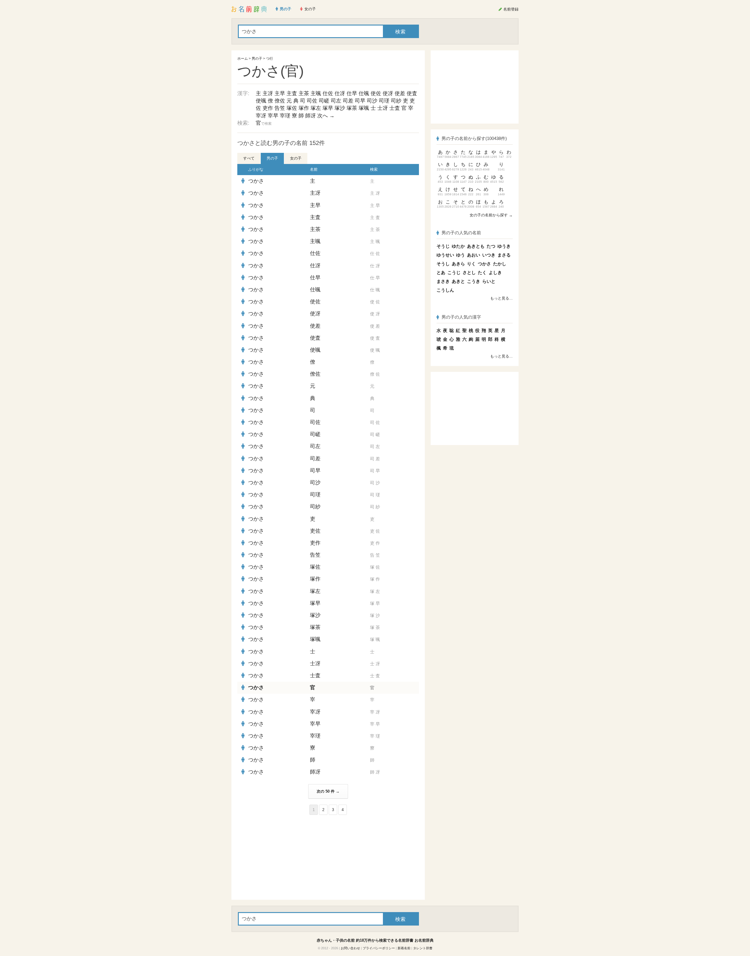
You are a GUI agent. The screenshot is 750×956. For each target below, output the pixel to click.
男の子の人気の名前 (461, 232)
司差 (348, 101)
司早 (360, 101)
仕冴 (340, 93)
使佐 (376, 93)
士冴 (382, 108)
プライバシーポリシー (379, 948)
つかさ (256, 181)
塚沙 (340, 108)
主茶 (304, 93)
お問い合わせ (350, 948)
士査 (394, 108)
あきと (458, 281)
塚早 (328, 108)
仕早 (352, 93)
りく (471, 263)
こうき (473, 281)
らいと (488, 281)
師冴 (310, 116)
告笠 (280, 108)
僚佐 (280, 101)
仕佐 (328, 93)
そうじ (443, 246)
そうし (443, 263)
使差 (400, 93)
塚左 (316, 108)
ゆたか (458, 246)
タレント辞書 (422, 948)
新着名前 (404, 948)
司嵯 (324, 101)
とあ (441, 272)
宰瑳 (285, 116)
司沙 (372, 101)
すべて (249, 158)
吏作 (267, 108)
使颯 (261, 101)
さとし (469, 272)
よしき (495, 272)
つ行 (269, 59)
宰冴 (261, 116)
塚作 (304, 108)
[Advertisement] (281, 857)
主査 (292, 93)
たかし (499, 263)
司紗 (396, 101)
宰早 (273, 116)
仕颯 (364, 93)
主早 (280, 93)
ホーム (242, 59)
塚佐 (292, 108)
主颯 (316, 93)
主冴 (267, 93)
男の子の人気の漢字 (461, 316)
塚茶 (352, 108)
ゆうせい (445, 254)
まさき (443, 281)
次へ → (326, 116)
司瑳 (384, 101)
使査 (412, 93)
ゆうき (504, 246)
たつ (491, 246)
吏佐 (315, 531)
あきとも (476, 246)
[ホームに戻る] (249, 9)
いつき (488, 254)
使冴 (388, 93)
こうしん (445, 290)
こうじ (454, 272)
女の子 (295, 158)
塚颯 (364, 108)
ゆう (460, 254)
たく (482, 272)
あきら (458, 263)
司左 (336, 101)
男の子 (257, 59)
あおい (473, 254)
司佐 (312, 101)
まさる (504, 254)
